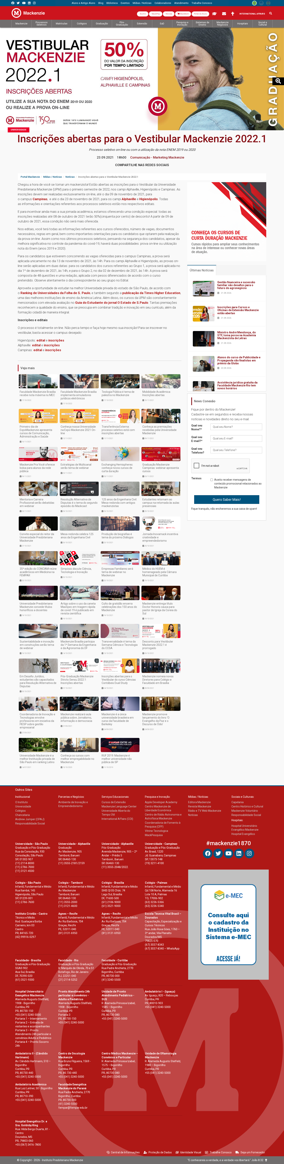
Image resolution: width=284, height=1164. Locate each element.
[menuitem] (83, 3)
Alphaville (129, 199)
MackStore (184, 14)
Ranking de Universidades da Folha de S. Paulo (55, 293)
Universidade (18, 130)
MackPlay (155, 14)
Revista (168, 14)
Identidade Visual (190, 1152)
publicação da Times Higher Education (151, 293)
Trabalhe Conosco (221, 1152)
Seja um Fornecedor (253, 1152)
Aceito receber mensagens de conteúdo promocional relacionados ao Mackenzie (238, 483)
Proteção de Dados (160, 1152)
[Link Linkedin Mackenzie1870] (29, 3)
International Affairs (252, 14)
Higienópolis (148, 199)
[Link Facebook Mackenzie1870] (12, 3)
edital (41, 340)
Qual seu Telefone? (197, 450)
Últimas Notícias (202, 270)
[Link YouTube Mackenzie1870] (23, 3)
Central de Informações (125, 1152)
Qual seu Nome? (196, 427)
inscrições (56, 340)
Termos (196, 478)
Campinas (40, 199)
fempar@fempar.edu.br (73, 1107)
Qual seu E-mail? (196, 439)
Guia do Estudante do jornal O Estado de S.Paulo (111, 303)
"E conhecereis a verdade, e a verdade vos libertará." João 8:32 (226, 1160)
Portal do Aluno (200, 14)
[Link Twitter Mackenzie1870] (18, 3)
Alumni (142, 14)
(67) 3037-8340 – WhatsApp (162, 948)
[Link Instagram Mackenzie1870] (34, 3)
